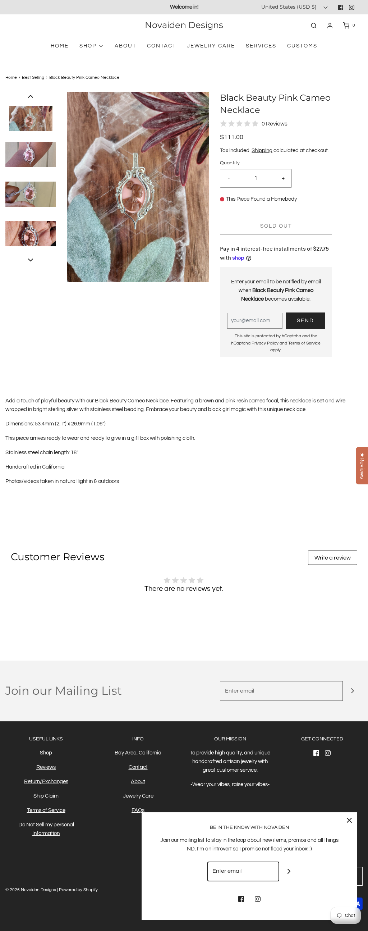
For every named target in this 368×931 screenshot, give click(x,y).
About (125, 46)
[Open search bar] (313, 25)
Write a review (332, 558)
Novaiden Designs (184, 25)
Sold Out (276, 226)
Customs (302, 46)
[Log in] (330, 25)
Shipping (262, 150)
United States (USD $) (289, 7)
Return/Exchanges (46, 781)
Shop (46, 753)
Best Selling (33, 77)
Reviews (46, 767)
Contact (161, 46)
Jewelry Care (211, 46)
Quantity (230, 162)
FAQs (138, 810)
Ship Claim (46, 796)
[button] (30, 96)
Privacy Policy (265, 343)
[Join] (353, 691)
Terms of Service (304, 343)
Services (261, 46)
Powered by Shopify (78, 889)
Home (60, 46)
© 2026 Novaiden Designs (30, 889)
